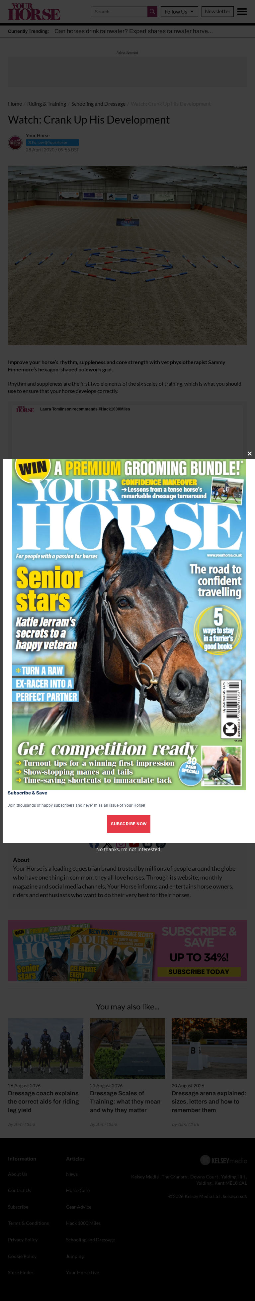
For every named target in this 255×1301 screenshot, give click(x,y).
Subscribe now (129, 823)
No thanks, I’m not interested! (129, 849)
